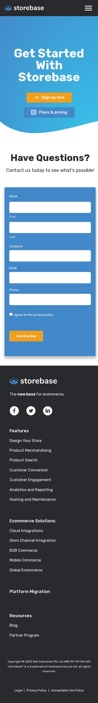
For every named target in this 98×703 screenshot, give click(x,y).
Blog (14, 625)
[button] (49, 97)
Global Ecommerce (26, 570)
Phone (14, 290)
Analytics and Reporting (31, 489)
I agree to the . (32, 317)
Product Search (24, 460)
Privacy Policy (36, 690)
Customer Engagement (30, 480)
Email (14, 268)
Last (12, 237)
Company (16, 246)
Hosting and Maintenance (33, 499)
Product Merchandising (30, 450)
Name (15, 196)
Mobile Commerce (25, 560)
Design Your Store (26, 440)
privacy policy (43, 315)
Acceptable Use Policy (67, 690)
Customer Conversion (29, 470)
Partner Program (24, 635)
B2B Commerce (23, 550)
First (13, 216)
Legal (18, 690)
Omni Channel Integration (33, 540)
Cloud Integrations (26, 530)
